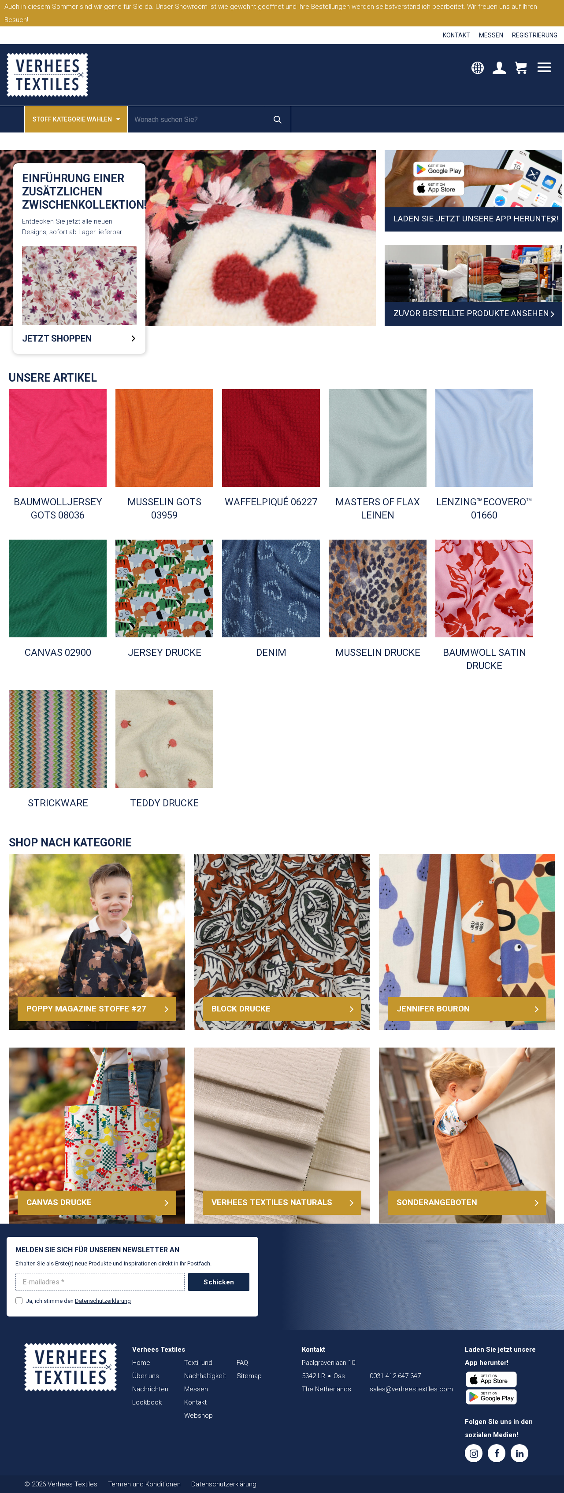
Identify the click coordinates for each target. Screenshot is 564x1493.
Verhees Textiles (47, 75)
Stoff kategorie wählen (72, 119)
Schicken (219, 1282)
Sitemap (249, 1376)
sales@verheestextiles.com (411, 1389)
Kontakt (456, 35)
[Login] (499, 69)
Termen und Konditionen (144, 1484)
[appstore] (491, 1379)
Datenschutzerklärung (103, 1301)
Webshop (198, 1415)
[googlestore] (491, 1397)
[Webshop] (521, 69)
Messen (491, 35)
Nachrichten (150, 1389)
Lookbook (147, 1402)
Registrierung (534, 35)
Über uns (145, 1376)
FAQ (242, 1363)
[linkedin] (519, 1453)
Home (141, 1363)
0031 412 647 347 (395, 1376)
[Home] (70, 1367)
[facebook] (496, 1453)
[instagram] (473, 1453)
